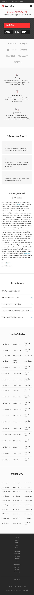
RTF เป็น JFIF (28, 514)
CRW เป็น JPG (5, 344)
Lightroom (27, 253)
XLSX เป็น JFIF (5, 505)
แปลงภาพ (17, 558)
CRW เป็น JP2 (28, 356)
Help (17, 545)
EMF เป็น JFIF (17, 523)
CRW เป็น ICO (5, 373)
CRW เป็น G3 (5, 390)
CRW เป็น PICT (17, 422)
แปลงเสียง (17, 553)
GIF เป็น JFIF (28, 487)
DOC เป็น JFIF (17, 505)
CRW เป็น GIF (28, 361)
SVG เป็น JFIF (16, 496)
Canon (8, 263)
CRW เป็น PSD (17, 356)
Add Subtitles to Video (13, 1)
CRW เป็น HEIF (6, 459)
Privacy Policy (22, 586)
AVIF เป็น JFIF (17, 492)
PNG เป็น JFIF (17, 483)
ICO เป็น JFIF (5, 514)
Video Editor (4, 1)
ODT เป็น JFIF (17, 518)
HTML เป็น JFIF (17, 500)
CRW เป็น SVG (17, 367)
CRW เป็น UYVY (6, 441)
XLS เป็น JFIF (16, 514)
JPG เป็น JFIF (5, 483)
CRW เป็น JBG (17, 453)
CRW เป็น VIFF (17, 441)
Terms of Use (12, 586)
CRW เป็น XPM (6, 447)
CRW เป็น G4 (16, 459)
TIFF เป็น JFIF (28, 505)
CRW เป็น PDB (17, 416)
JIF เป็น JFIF (5, 509)
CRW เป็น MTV (6, 403)
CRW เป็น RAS (5, 428)
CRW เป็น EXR (5, 385)
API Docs (17, 567)
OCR (17, 561)
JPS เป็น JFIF (28, 518)
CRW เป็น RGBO (6, 434)
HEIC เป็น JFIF (5, 496)
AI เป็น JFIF (16, 509)
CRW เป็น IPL (5, 397)
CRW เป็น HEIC (6, 356)
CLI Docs (17, 569)
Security (17, 540)
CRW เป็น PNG (17, 350)
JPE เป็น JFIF (5, 523)
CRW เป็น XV (16, 447)
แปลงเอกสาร (17, 556)
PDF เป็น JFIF (28, 483)
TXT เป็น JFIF (28, 500)
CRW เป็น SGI (17, 434)
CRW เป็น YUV (5, 453)
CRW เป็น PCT (6, 416)
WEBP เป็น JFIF (17, 487)
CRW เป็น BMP (6, 361)
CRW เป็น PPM (17, 380)
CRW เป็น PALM (6, 409)
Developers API (17, 564)
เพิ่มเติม (21, 1)
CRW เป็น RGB (17, 428)
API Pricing (17, 572)
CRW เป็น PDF (6, 350)
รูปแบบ (17, 542)
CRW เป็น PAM (17, 409)
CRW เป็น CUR (17, 373)
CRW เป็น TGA (6, 367)
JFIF (19, 197)
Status (17, 547)
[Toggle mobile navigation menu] (31, 6)
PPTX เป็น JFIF (6, 500)
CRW (15, 197)
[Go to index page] (8, 5)
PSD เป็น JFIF (28, 496)
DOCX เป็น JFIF (6, 492)
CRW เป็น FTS (28, 385)
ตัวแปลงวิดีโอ (17, 551)
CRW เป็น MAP (17, 397)
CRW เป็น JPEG (17, 344)
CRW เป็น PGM (6, 380)
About (17, 537)
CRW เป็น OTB (17, 403)
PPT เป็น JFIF (5, 518)
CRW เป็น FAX (17, 385)
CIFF (18, 204)
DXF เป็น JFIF (28, 509)
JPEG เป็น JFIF (5, 487)
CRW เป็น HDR (17, 390)
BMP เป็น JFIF (28, 492)
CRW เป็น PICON (6, 422)
